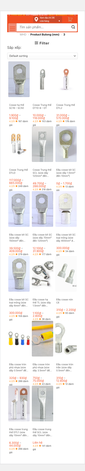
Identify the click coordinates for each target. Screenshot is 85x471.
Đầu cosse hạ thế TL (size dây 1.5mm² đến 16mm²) (42, 302)
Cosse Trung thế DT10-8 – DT (42, 106)
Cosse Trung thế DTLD (18, 171)
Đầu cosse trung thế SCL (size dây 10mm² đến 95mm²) (42, 432)
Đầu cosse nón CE (64, 301)
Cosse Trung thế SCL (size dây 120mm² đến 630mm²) (42, 173)
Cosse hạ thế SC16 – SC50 (16, 106)
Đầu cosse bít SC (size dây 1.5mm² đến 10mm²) (66, 173)
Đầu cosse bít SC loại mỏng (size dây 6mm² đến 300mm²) (19, 302)
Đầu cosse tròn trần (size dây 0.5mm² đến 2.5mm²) (64, 367)
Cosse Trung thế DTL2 (65, 106)
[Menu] (12, 27)
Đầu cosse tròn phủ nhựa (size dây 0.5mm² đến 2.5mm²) (18, 367)
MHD (23, 34)
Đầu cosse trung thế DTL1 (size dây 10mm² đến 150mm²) (18, 432)
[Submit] (73, 27)
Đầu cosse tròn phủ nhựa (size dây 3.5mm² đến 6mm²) (42, 367)
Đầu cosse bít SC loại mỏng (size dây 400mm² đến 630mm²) (66, 237)
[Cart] (70, 19)
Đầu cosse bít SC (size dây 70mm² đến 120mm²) (42, 237)
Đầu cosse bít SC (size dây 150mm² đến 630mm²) (19, 237)
